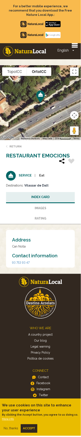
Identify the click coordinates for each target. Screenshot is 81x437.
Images (40, 208)
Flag (71, 161)
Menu (74, 45)
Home (24, 51)
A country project (40, 334)
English (63, 50)
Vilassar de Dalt (36, 185)
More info (8, 419)
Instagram (43, 389)
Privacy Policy (40, 352)
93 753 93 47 (21, 262)
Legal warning (40, 346)
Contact (43, 377)
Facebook (43, 383)
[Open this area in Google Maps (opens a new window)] (8, 137)
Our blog (40, 340)
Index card (40, 197)
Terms (76, 138)
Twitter (43, 395)
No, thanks (11, 428)
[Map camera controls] (74, 115)
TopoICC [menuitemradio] (14, 71)
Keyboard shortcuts (30, 138)
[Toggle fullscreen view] (74, 71)
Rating (40, 218)
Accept (29, 428)
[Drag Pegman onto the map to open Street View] (74, 130)
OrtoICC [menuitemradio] (39, 71)
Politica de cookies (40, 358)
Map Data (47, 138)
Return (15, 146)
